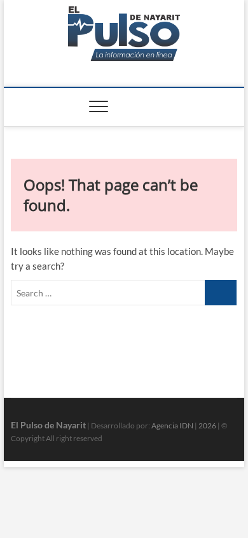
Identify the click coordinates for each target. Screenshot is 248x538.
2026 (207, 425)
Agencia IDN (172, 425)
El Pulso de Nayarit (48, 424)
